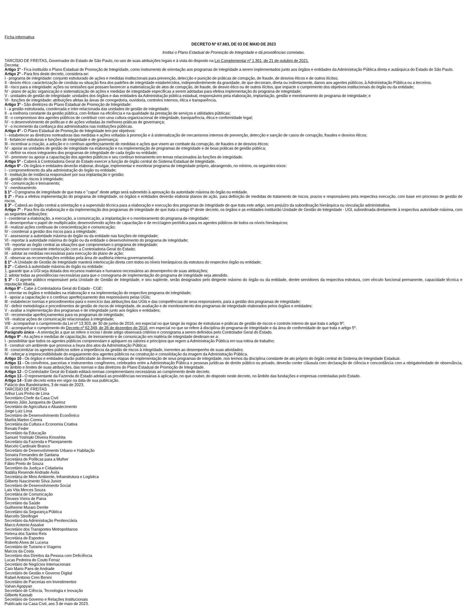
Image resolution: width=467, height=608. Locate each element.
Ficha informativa (19, 37)
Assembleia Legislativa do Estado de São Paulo (233, 18)
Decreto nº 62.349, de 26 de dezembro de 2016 (106, 328)
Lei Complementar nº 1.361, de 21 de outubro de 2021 (261, 61)
